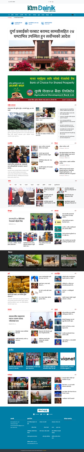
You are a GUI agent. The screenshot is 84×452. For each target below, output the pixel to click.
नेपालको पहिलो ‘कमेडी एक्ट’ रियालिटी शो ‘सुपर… (68, 379)
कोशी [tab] (15, 185)
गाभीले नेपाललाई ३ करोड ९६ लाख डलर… (21, 339)
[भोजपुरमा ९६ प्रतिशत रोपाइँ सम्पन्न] (34, 261)
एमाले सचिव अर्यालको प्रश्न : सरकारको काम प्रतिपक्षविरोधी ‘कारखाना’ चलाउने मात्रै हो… (17, 166)
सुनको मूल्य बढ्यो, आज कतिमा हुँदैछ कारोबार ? (17, 295)
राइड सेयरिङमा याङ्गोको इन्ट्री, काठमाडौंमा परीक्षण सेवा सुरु (49, 367)
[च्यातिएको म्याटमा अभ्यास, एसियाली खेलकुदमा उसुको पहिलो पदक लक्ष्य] (30, 236)
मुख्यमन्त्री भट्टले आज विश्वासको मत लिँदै (69, 195)
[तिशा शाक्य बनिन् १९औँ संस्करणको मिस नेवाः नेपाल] (18, 383)
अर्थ (51, 15)
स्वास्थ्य (43, 15)
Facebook (37, 414)
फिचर (26, 15)
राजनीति (21, 15)
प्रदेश (30, 15)
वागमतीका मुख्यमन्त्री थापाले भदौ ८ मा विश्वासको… (48, 196)
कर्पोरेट (11, 350)
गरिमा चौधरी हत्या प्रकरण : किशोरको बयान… (68, 221)
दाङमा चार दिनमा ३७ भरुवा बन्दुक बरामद (68, 327)
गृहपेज (12, 15)
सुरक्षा (39, 15)
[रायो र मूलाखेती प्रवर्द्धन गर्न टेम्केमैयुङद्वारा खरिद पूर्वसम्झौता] (16, 261)
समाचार (16, 15)
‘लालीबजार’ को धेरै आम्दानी (68, 399)
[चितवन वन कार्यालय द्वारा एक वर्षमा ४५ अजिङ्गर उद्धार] (69, 261)
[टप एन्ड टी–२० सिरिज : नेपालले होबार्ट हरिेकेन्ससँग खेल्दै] (15, 236)
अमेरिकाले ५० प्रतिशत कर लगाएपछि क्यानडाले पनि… (68, 284)
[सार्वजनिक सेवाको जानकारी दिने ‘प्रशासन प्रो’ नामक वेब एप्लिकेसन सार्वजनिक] (16, 359)
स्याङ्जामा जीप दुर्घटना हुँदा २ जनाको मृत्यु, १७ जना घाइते (21, 109)
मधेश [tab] (20, 185)
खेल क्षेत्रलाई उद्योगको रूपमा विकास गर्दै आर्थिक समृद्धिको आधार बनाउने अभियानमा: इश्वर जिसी (67, 154)
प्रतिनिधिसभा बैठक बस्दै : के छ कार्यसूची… (45, 161)
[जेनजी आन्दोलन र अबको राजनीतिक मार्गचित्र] (57, 163)
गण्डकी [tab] (38, 185)
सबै (75, 105)
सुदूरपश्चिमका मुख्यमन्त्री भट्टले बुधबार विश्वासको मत (70, 202)
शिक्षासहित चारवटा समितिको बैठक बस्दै (21, 332)
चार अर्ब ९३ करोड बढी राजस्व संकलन (45, 291)
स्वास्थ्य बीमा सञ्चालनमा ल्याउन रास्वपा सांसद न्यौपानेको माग (17, 319)
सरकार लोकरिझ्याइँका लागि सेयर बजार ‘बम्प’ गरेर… (45, 277)
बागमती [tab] (26, 185)
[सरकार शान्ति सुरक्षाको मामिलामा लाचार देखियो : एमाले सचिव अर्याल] (45, 112)
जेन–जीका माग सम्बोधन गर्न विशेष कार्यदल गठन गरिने (45, 134)
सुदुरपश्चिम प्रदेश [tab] (57, 185)
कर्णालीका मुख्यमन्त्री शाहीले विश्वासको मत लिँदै (49, 202)
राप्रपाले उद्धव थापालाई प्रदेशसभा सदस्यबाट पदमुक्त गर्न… (45, 154)
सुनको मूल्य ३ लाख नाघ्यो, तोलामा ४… (44, 284)
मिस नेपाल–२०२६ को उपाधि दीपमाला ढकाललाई (68, 385)
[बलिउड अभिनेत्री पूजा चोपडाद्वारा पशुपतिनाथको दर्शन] (18, 397)
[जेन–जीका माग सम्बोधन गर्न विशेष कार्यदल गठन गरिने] (45, 127)
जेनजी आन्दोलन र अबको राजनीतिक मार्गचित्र (67, 162)
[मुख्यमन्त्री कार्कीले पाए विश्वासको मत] (21, 196)
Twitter (44, 414)
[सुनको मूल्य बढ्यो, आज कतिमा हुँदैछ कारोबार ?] (18, 284)
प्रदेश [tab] (10, 185)
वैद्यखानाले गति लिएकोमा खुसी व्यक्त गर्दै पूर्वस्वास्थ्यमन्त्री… (45, 332)
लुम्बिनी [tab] (44, 185)
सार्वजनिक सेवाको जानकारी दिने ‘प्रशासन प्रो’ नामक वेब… (16, 367)
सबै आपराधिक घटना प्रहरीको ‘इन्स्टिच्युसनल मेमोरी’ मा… (68, 313)
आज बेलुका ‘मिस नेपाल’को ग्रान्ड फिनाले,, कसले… (69, 392)
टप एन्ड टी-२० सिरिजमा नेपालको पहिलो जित (17, 220)
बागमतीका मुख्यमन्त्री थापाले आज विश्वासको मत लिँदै (70, 189)
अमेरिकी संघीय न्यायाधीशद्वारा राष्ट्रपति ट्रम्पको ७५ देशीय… (68, 277)
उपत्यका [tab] (32, 185)
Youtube (50, 414)
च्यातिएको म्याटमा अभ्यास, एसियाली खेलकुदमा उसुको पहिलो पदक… (29, 244)
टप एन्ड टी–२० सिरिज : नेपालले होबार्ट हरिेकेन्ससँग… (14, 244)
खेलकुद (47, 15)
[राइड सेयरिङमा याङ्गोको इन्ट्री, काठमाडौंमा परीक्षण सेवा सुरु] (50, 359)
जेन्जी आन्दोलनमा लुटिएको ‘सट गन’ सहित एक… (69, 234)
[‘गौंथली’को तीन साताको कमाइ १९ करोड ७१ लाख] (41, 397)
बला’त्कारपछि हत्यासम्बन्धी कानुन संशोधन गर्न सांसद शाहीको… (68, 215)
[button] (72, 14)
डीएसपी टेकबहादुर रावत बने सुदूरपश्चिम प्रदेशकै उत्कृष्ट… (68, 320)
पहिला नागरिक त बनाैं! (64, 146)
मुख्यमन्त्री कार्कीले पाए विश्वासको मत (16, 206)
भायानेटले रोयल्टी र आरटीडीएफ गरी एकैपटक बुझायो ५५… (67, 367)
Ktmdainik (44, 450)
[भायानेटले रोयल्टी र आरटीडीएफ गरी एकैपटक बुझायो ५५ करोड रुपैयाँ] (67, 359)
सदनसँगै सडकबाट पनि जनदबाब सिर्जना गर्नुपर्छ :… (46, 168)
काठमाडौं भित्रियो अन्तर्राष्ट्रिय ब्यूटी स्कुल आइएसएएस (33, 367)
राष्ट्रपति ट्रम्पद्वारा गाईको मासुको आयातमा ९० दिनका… (69, 298)
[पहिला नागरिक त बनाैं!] (57, 148)
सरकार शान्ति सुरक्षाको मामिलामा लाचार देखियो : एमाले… (44, 119)
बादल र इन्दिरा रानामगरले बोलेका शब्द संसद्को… (44, 147)
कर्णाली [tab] (49, 185)
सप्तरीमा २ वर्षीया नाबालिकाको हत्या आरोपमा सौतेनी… (69, 228)
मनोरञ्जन (34, 15)
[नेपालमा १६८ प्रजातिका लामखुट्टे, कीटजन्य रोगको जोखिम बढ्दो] (51, 261)
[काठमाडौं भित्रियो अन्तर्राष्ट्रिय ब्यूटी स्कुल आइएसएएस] (33, 359)
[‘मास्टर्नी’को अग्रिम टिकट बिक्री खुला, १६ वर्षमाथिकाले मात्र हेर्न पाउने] (41, 383)
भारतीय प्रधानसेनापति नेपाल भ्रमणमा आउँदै (68, 334)
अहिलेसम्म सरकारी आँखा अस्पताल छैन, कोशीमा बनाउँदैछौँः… (44, 340)
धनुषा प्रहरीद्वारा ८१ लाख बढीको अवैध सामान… (69, 341)
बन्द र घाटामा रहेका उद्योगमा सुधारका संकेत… (45, 298)
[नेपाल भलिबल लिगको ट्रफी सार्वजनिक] (46, 236)
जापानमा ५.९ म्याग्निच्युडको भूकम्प (68, 291)
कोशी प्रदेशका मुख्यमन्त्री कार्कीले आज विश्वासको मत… (49, 189)
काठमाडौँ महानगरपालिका (18, 17)
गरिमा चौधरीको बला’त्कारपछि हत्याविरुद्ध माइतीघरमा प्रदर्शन (68, 241)
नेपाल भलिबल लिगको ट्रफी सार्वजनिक (45, 244)
